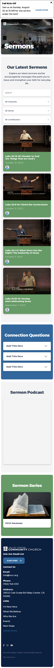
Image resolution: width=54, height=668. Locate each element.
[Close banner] (51, 3)
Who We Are (9, 616)
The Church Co (9, 657)
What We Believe (12, 611)
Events (6, 621)
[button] (48, 23)
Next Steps (9, 626)
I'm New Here (10, 607)
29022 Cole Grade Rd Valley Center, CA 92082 (24, 592)
